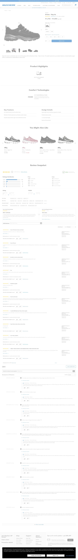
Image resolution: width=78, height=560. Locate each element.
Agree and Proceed (36, 555)
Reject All (55, 555)
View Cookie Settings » (70, 555)
